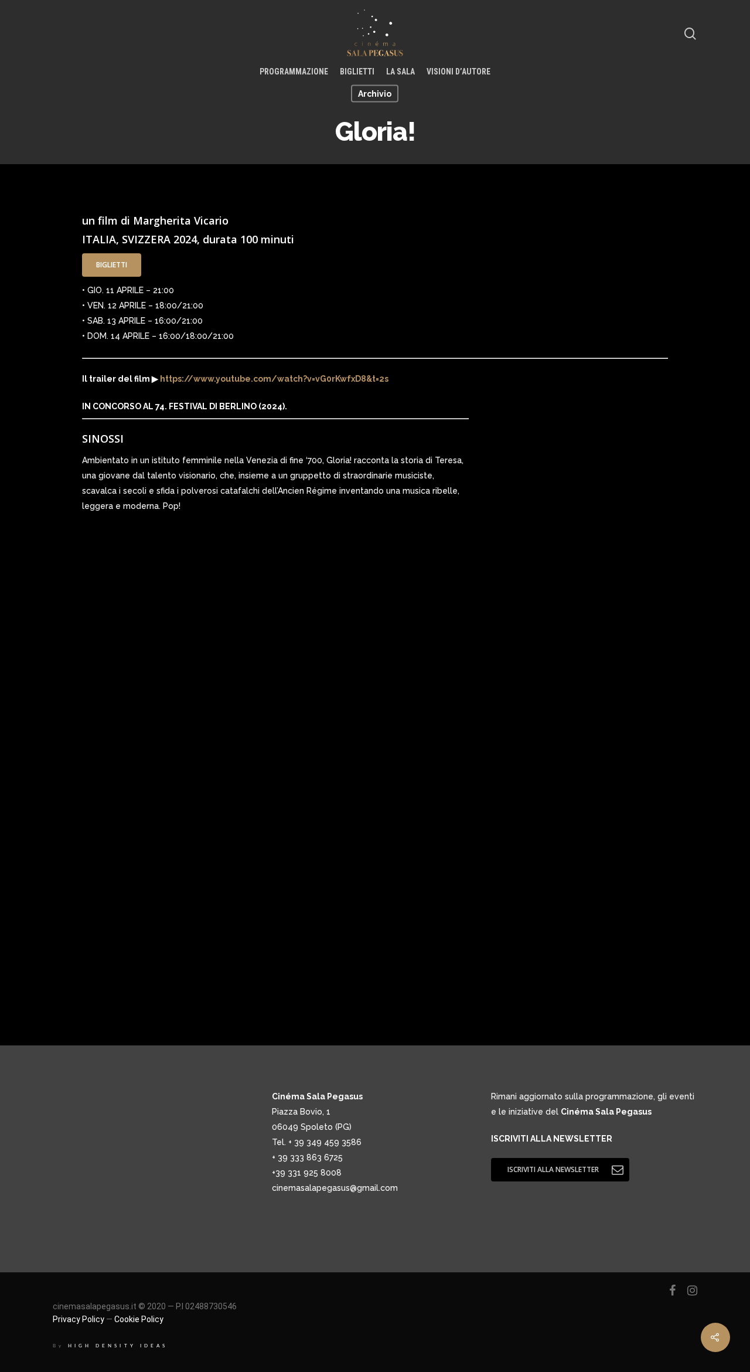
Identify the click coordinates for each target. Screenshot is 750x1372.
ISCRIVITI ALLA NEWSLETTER (551, 1138)
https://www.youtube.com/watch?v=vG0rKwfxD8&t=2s (273, 378)
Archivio (374, 94)
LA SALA (400, 71)
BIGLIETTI (357, 71)
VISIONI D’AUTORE (458, 71)
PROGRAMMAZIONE (294, 71)
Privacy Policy (78, 1319)
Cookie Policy (138, 1319)
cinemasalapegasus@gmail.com (335, 1188)
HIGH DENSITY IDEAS (118, 1346)
